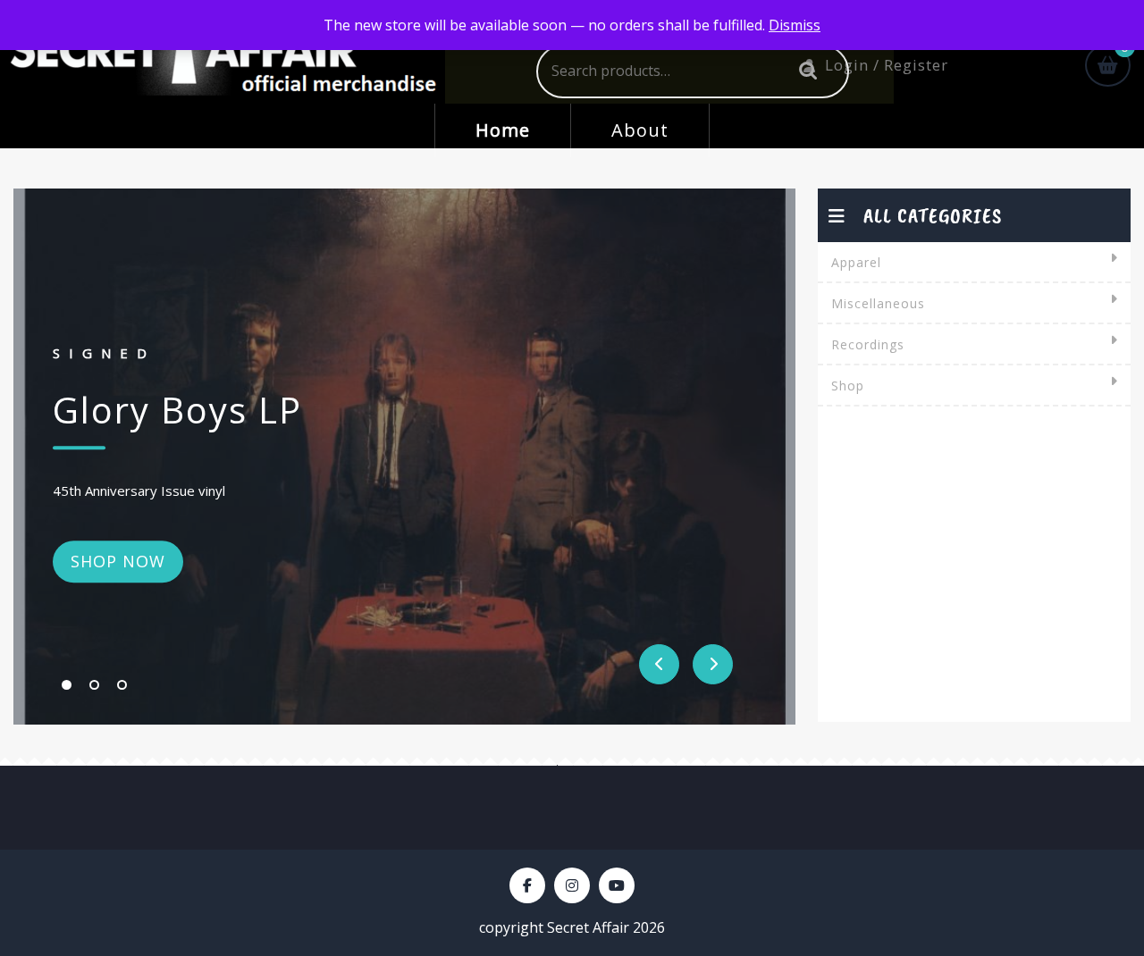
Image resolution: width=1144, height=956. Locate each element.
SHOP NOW (118, 561)
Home (502, 130)
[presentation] (659, 664)
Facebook (527, 885)
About (640, 130)
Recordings (867, 344)
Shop (847, 385)
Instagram (572, 885)
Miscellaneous (878, 303)
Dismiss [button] (794, 25)
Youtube (617, 885)
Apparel (856, 262)
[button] (67, 685)
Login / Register (886, 65)
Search (803, 71)
